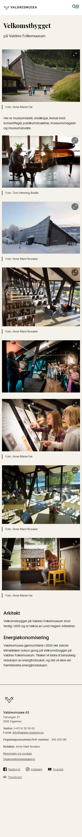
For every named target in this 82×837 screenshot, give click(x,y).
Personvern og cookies (17, 753)
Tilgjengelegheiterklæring (19, 759)
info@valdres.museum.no (28, 732)
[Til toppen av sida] (76, 820)
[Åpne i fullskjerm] (74, 54)
